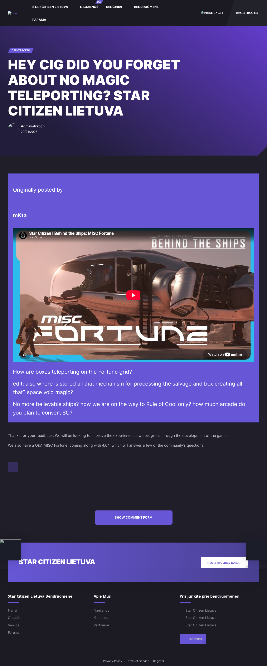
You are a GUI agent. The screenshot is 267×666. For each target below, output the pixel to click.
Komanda (101, 618)
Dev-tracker (21, 50)
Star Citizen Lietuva (50, 7)
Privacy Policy (112, 661)
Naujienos (90, 4)
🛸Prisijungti (211, 12)
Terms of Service (137, 661)
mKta (20, 215)
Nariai (12, 610)
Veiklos (13, 625)
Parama (39, 20)
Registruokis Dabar (224, 562)
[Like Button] (13, 467)
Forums (13, 632)
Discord (195, 639)
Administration (33, 126)
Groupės (14, 618)
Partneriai (101, 625)
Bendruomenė (146, 7)
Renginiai (114, 7)
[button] (134, 517)
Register (158, 661)
